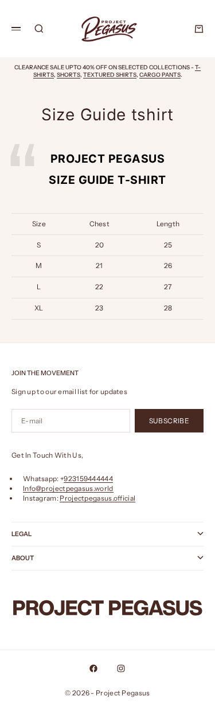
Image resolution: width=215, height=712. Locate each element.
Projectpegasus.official (97, 498)
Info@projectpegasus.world (68, 488)
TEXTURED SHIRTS (109, 74)
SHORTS (68, 74)
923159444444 (88, 478)
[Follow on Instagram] (121, 668)
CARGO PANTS (160, 74)
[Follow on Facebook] (93, 668)
